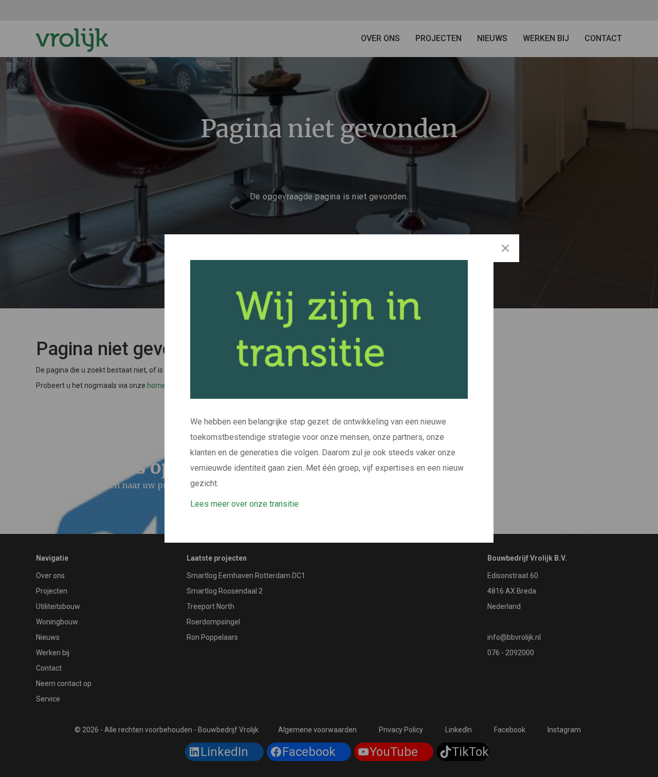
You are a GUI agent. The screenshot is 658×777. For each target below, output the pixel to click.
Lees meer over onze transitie (244, 504)
